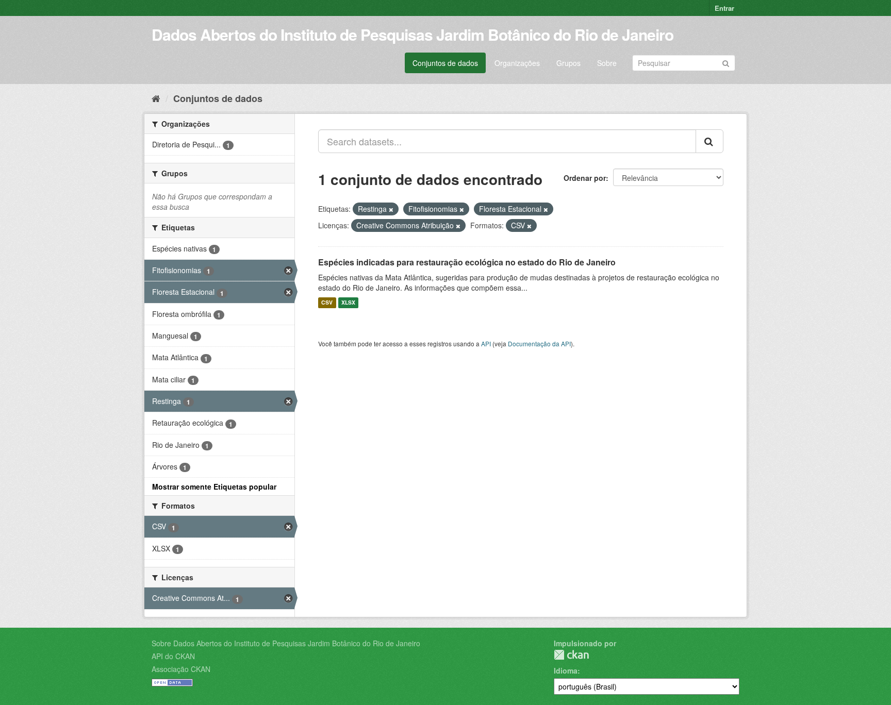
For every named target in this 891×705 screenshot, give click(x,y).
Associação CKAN (181, 669)
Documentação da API (539, 343)
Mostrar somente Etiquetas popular (214, 486)
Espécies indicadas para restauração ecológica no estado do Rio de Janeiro (467, 262)
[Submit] (725, 62)
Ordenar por (585, 178)
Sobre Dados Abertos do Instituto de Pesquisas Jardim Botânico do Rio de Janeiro (286, 643)
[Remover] (391, 209)
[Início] (156, 98)
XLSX (348, 303)
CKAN (571, 654)
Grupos (568, 63)
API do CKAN (173, 656)
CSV (327, 303)
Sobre (607, 63)
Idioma (566, 670)
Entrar (724, 8)
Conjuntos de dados (445, 63)
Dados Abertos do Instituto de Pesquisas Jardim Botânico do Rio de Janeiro (412, 34)
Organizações (517, 63)
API (486, 343)
